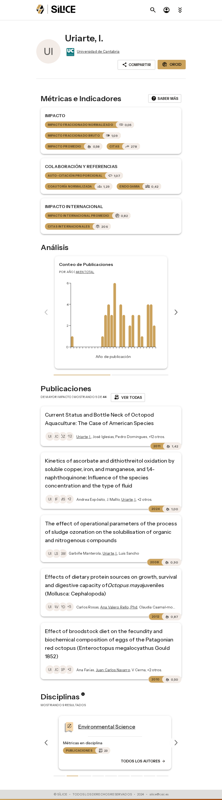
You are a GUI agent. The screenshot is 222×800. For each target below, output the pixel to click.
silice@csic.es (158, 794)
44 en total (85, 272)
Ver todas (128, 397)
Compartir (136, 64)
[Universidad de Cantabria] (70, 52)
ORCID (171, 64)
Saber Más (164, 98)
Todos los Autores (139, 761)
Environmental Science (102, 726)
